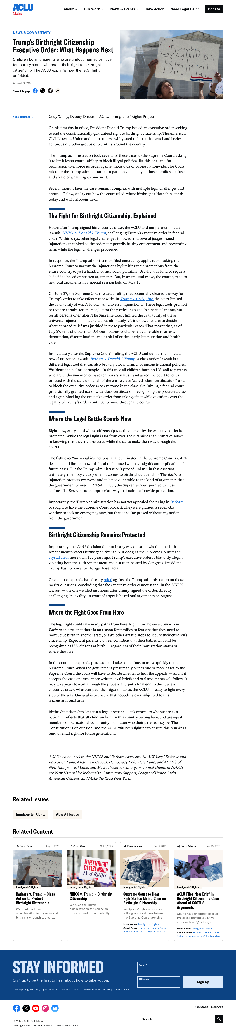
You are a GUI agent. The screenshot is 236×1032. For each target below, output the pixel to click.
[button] (50, 91)
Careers (217, 1007)
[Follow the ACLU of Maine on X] (26, 1009)
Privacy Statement (43, 1025)
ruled (108, 579)
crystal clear (59, 557)
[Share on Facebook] (35, 92)
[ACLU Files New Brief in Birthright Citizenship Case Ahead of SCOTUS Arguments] (198, 891)
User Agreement (22, 1025)
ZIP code (144, 979)
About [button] (69, 9)
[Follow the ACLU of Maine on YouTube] (35, 1009)
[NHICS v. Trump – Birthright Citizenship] (91, 891)
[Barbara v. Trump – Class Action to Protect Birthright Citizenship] (37, 891)
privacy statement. (121, 989)
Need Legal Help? (184, 9)
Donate (214, 9)
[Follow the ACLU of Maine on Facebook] (16, 1009)
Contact (201, 1007)
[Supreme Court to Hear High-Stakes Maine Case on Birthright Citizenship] (144, 891)
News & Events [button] (122, 9)
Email (143, 965)
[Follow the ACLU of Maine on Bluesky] (55, 1009)
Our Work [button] (92, 9)
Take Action (154, 9)
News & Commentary (31, 33)
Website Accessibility (66, 1025)
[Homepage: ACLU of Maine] (26, 9)
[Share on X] (42, 92)
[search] (219, 1019)
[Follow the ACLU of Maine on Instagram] (45, 1009)
